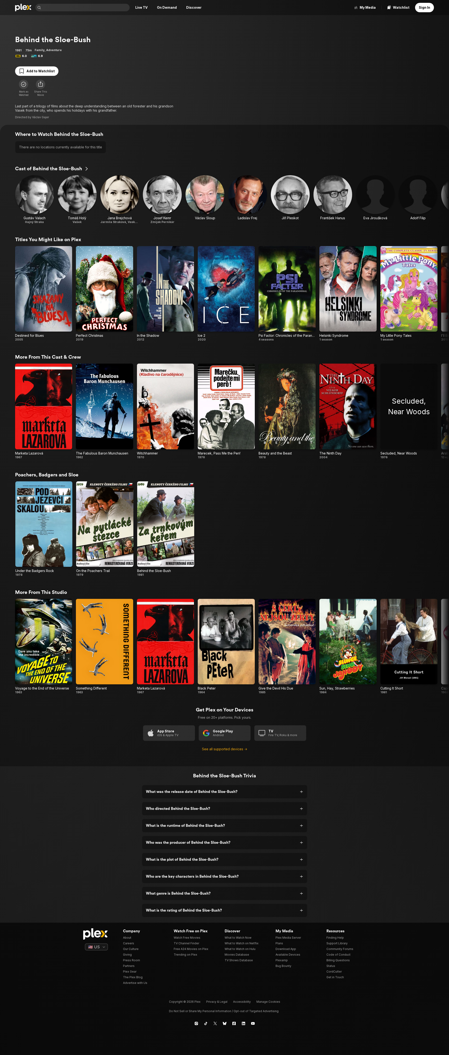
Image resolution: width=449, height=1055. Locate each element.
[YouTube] (253, 1023)
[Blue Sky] (224, 1023)
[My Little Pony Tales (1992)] (408, 293)
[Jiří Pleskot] (290, 199)
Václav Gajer (40, 117)
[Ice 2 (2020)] (226, 293)
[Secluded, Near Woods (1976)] (408, 411)
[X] (215, 1023)
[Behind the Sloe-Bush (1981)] (165, 529)
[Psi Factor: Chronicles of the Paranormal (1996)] (287, 293)
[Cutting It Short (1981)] (408, 646)
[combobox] (86, 7)
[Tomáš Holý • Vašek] (77, 199)
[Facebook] (234, 1023)
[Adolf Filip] (418, 199)
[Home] (23, 7)
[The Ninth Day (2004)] (347, 411)
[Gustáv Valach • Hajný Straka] (34, 199)
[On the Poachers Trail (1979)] (104, 529)
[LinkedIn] (243, 1023)
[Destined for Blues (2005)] (43, 293)
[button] (40, 88)
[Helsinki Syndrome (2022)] (347, 293)
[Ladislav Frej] (247, 199)
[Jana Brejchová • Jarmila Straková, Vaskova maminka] (119, 199)
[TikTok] (205, 1023)
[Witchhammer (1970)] (165, 411)
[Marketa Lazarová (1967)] (43, 411)
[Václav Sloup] (204, 199)
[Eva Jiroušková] (375, 199)
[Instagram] (196, 1023)
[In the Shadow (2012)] (165, 293)
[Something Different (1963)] (104, 646)
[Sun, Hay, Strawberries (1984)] (347, 646)
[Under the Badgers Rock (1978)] (43, 529)
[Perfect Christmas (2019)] (104, 293)
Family (40, 50)
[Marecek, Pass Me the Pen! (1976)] (226, 411)
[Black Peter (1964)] (226, 646)
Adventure (54, 50)
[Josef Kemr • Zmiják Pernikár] (162, 199)
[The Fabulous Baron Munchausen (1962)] (104, 411)
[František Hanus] (332, 199)
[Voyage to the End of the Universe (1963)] (43, 646)
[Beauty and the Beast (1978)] (287, 411)
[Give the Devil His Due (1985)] (287, 646)
